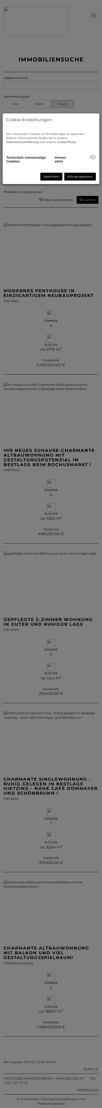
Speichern (51, 176)
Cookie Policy (66, 142)
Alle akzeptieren (80, 176)
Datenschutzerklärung (22, 142)
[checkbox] (92, 157)
